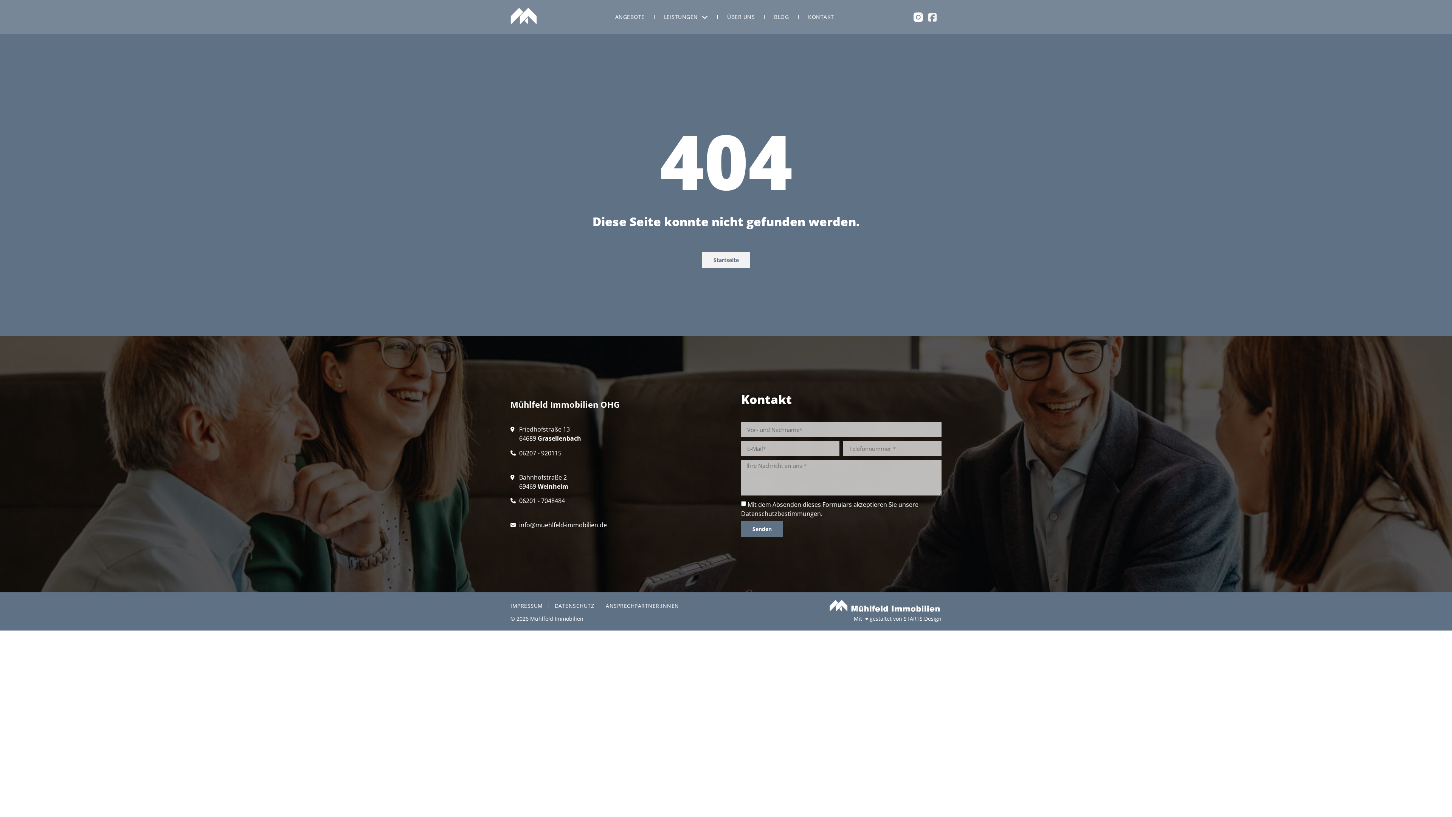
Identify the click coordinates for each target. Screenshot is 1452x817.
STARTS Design (923, 618)
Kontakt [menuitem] (821, 16)
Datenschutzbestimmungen (781, 513)
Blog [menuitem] (781, 16)
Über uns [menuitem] (741, 16)
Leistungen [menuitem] (681, 16)
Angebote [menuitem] (630, 16)
